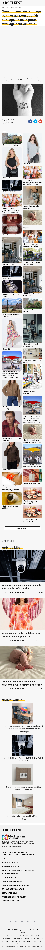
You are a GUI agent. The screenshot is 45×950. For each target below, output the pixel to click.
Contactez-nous (9, 893)
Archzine (14, 3)
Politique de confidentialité (15, 885)
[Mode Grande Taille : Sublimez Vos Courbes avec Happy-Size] (22, 614)
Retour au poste (13, 121)
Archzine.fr (14, 830)
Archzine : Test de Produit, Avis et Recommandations (18, 872)
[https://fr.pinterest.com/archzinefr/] (34, 922)
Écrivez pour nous (10, 866)
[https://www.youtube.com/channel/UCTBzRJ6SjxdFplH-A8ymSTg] (22, 922)
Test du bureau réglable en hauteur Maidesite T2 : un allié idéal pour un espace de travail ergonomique (23, 729)
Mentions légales (10, 901)
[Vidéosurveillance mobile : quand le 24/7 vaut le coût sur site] (22, 566)
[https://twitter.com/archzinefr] (28, 922)
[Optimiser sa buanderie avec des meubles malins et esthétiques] (22, 785)
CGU (3, 859)
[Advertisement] (22, 51)
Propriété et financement (14, 897)
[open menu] (41, 3)
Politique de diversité (12, 877)
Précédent (15, 80)
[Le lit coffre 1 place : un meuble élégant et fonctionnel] (22, 814)
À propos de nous (10, 862)
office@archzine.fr (27, 854)
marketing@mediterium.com (18, 852)
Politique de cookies (12, 881)
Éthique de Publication (13, 889)
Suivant (30, 79)
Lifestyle (10, 8)
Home (4, 8)
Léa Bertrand (16, 592)
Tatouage (18, 8)
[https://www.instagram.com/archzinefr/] (16, 922)
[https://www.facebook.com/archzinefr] (11, 922)
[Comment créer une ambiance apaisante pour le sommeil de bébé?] (22, 662)
